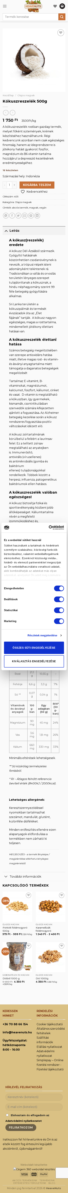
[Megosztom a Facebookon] (12, 216)
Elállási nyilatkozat (49, 1047)
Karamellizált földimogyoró (43, 929)
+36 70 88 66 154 (15, 1024)
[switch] (59, 599)
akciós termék (20, 207)
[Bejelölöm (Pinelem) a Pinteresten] (31, 216)
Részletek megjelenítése (42, 635)
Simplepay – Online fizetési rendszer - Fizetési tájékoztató (50, 1065)
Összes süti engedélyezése (34, 647)
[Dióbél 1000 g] (17, 957)
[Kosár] (62, 6)
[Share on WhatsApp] (6, 216)
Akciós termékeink (24, 1180)
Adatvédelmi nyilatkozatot (23, 1121)
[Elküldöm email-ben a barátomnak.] (25, 216)
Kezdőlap (8, 95)
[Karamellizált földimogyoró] (50, 907)
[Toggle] (6, 230)
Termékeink (47, 1180)
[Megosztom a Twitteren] (18, 216)
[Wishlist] (55, 6)
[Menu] (5, 6)
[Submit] (61, 16)
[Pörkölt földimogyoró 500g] (17, 907)
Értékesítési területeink (29, 1183)
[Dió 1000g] (50, 957)
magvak (33, 207)
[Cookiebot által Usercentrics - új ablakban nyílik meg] (49, 527)
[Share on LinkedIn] (37, 216)
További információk (25, 876)
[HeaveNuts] (33, 6)
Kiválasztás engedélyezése (34, 661)
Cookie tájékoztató (50, 1024)
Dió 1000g (42, 978)
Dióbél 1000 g (11, 978)
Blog (51, 1183)
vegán (42, 207)
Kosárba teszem (37, 185)
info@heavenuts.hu (17, 1032)
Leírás (14, 230)
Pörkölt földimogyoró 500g (15, 929)
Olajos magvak (26, 95)
